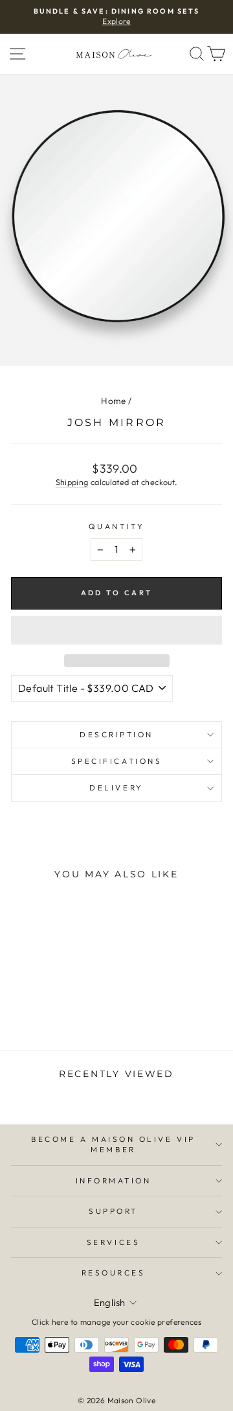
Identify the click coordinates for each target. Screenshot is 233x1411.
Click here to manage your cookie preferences (116, 1322)
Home (113, 401)
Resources (114, 1272)
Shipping (72, 482)
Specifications (116, 761)
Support (113, 1211)
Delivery (116, 787)
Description (116, 734)
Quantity (116, 526)
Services (113, 1242)
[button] (116, 630)
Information (113, 1180)
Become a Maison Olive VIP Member (113, 1144)
